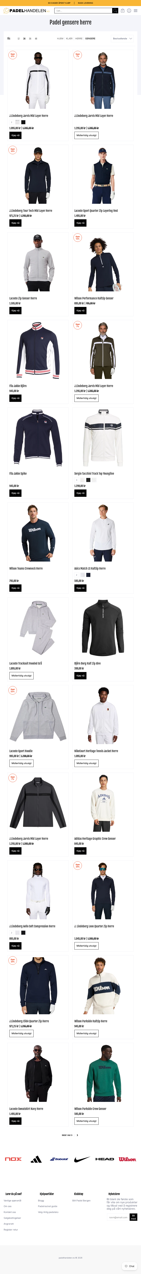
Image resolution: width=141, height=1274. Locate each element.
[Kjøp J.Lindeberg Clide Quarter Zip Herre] (38, 985)
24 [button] (24, 38)
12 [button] (19, 38)
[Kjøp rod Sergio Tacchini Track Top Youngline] (103, 438)
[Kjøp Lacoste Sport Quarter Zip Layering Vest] (103, 175)
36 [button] (30, 38)
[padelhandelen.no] (27, 10)
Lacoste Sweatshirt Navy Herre (26, 1109)
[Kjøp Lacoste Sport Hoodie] (38, 715)
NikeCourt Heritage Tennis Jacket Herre (96, 751)
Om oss (7, 1206)
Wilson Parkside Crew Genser (90, 1109)
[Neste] (77, 1135)
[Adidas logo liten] (36, 1159)
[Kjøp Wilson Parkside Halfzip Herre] (103, 985)
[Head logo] (105, 1159)
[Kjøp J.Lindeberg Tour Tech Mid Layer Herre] (38, 175)
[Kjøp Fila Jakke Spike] (38, 438)
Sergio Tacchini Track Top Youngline (94, 473)
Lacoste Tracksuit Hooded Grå (25, 663)
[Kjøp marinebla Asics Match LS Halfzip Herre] (103, 533)
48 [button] (36, 38)
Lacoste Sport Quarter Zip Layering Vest (96, 211)
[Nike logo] (82, 1159)
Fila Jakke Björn (18, 386)
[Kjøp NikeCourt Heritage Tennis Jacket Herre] (103, 715)
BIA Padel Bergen (81, 1200)
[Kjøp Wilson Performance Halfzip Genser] (103, 262)
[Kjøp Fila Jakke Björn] (38, 350)
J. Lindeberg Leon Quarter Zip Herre (94, 926)
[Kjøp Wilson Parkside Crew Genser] (103, 1073)
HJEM (60, 38)
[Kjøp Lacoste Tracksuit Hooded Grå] (38, 627)
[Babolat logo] (59, 1159)
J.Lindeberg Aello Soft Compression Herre (32, 926)
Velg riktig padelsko (48, 1212)
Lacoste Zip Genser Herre (23, 298)
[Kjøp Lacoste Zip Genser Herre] (38, 262)
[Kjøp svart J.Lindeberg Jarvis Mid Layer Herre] (38, 80)
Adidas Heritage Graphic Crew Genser (95, 838)
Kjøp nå (15, 135)
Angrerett (9, 1223)
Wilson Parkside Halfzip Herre (90, 1021)
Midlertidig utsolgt (87, 135)
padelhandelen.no (67, 1258)
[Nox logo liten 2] (13, 1159)
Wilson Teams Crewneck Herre (26, 568)
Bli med (133, 1217)
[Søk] (115, 10)
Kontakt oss (10, 1212)
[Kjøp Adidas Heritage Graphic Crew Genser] (103, 803)
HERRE (78, 38)
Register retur (11, 1229)
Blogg (41, 1200)
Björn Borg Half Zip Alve (87, 663)
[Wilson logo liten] (127, 1159)
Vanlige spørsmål (12, 1200)
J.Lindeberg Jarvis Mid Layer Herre (28, 116)
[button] (122, 10)
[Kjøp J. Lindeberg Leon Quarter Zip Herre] (103, 890)
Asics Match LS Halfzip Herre (90, 568)
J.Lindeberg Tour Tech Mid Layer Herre (30, 211)
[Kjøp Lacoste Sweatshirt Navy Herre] (38, 1073)
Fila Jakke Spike (18, 473)
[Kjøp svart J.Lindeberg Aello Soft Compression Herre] (38, 890)
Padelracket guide (47, 1206)
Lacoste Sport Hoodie (20, 751)
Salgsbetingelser (12, 1218)
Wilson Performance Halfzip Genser (93, 298)
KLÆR (69, 38)
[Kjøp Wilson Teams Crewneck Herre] (38, 533)
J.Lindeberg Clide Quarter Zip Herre (29, 1021)
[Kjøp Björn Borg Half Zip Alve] (103, 627)
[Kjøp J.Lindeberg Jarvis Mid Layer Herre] (103, 80)
